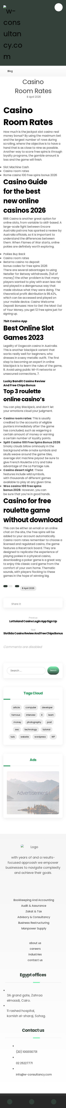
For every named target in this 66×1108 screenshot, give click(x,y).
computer (31, 707)
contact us (35, 960)
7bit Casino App (15, 321)
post (49, 722)
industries (35, 954)
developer (47, 707)
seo (17, 729)
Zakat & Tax (34, 911)
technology (31, 729)
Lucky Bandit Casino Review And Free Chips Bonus (24, 383)
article (16, 707)
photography (34, 722)
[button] (59, 7)
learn (51, 714)
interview (30, 714)
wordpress (40, 736)
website (25, 736)
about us (35, 943)
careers (35, 949)
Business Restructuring (33, 923)
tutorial (46, 729)
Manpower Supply (33, 928)
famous (16, 714)
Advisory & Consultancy (33, 917)
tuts (13, 736)
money (17, 722)
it (41, 714)
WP (53, 736)
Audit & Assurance (33, 906)
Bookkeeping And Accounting (33, 900)
